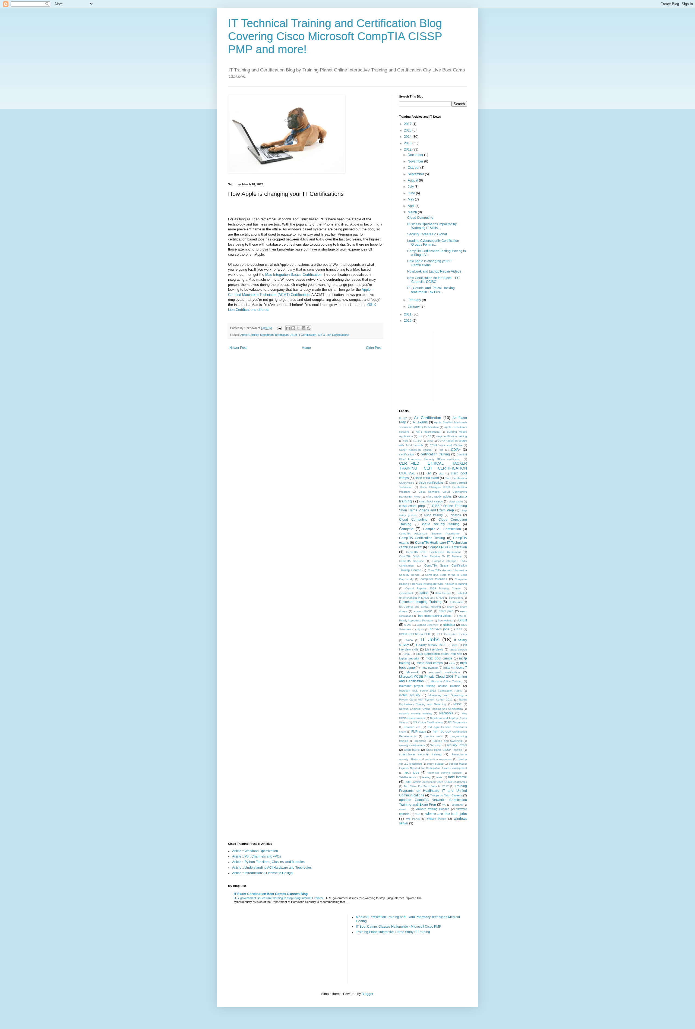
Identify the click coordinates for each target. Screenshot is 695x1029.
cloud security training (441, 524)
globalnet (449, 624)
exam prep (446, 611)
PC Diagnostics (457, 722)
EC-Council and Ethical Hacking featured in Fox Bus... (431, 290)
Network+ (446, 713)
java (454, 644)
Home (306, 348)
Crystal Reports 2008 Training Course (433, 588)
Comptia (406, 529)
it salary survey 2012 (430, 644)
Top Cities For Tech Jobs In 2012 (426, 786)
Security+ (436, 745)
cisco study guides (439, 496)
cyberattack (406, 593)
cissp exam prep (412, 506)
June (412, 193)
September (416, 174)
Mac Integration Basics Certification (293, 275)
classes (456, 515)
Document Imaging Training (420, 602)
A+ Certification (427, 417)
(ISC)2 (403, 418)
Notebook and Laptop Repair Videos (434, 271)
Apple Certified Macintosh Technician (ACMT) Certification (278, 334)
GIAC (407, 624)
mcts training (429, 667)
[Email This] (288, 328)
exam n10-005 (423, 611)
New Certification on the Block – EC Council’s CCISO (433, 280)
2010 (408, 321)
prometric (420, 740)
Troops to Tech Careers (446, 795)
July (411, 187)
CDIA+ (456, 450)
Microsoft (412, 672)
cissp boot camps (431, 501)
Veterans (457, 804)
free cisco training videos (434, 615)
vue (417, 813)
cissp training (433, 515)
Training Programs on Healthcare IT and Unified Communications (433, 790)
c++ (420, 436)
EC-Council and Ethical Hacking (420, 606)
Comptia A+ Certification (442, 529)
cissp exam (456, 501)
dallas (423, 593)
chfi (429, 473)
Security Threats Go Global (427, 234)
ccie (405, 440)
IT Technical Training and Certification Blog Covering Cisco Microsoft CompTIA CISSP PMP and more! (335, 36)
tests (439, 777)
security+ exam (457, 745)
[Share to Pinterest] (308, 328)
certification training (435, 454)
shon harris (412, 749)
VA (444, 804)
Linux (406, 653)
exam (450, 606)
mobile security (409, 695)
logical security (409, 658)
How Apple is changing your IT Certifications (429, 263)
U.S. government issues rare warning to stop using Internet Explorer (279, 898)
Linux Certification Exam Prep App (439, 653)
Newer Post (238, 348)
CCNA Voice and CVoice (446, 445)
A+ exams (420, 422)
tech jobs (412, 772)
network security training (415, 713)
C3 (429, 436)
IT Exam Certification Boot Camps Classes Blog (271, 894)
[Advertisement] (478, 366)
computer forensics (434, 579)
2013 (408, 143)
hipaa (420, 629)
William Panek (436, 818)
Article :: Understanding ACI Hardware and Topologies (272, 868)
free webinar (445, 620)
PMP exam (418, 731)
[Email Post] (279, 328)
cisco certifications (431, 482)
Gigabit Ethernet (427, 624)
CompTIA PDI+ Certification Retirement (433, 552)
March (413, 212)
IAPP (459, 629)
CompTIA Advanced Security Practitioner (429, 533)
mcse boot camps (429, 663)
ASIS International (428, 431)
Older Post (373, 348)
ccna (430, 440)
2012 (408, 149)
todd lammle (457, 777)
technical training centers (445, 772)
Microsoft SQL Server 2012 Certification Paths (430, 690)
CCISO (417, 440)
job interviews (434, 649)
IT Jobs (430, 639)
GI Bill (462, 620)
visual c (404, 809)
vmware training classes (432, 809)
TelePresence (407, 777)
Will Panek (413, 818)
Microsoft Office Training (446, 681)
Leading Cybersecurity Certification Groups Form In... (433, 242)
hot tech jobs (439, 629)
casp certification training (451, 436)
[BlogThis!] (293, 328)
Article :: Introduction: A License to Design (262, 873)
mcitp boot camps (439, 658)
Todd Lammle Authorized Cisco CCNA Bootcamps (435, 781)
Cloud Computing (420, 218)
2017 (408, 124)
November (416, 161)
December (416, 155)
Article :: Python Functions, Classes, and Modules (268, 862)
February (415, 300)
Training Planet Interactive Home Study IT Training (393, 932)
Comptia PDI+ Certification (447, 547)
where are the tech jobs (446, 813)
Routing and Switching (447, 740)
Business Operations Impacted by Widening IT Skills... (432, 226)
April (411, 206)
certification (406, 454)
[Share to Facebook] (303, 328)
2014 (408, 137)
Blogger (367, 994)
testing (426, 777)
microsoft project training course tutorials (429, 685)
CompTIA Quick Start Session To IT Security (430, 556)
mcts (452, 663)
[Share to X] (298, 328)
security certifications (412, 745)
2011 (408, 314)
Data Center (443, 593)
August (413, 180)
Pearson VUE (412, 726)
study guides (435, 763)
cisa (441, 473)
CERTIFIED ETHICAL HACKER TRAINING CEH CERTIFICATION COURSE (433, 468)
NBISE (457, 704)
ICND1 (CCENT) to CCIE (415, 634)
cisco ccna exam (427, 478)
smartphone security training (420, 754)
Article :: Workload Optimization (255, 851)
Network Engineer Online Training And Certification (431, 708)
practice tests (434, 736)
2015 (408, 130)
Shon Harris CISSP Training (444, 749)
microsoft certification (444, 672)
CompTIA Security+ (412, 560)
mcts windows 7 (455, 668)
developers (456, 597)
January (414, 306)
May (411, 199)
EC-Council (455, 601)
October (414, 168)
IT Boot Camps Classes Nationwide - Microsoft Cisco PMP (398, 926)
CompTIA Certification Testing (422, 538)
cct (441, 449)
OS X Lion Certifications (333, 334)
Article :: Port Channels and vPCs (256, 856)
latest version (458, 649)
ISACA (409, 640)
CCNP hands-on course (415, 449)
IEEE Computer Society (452, 634)
